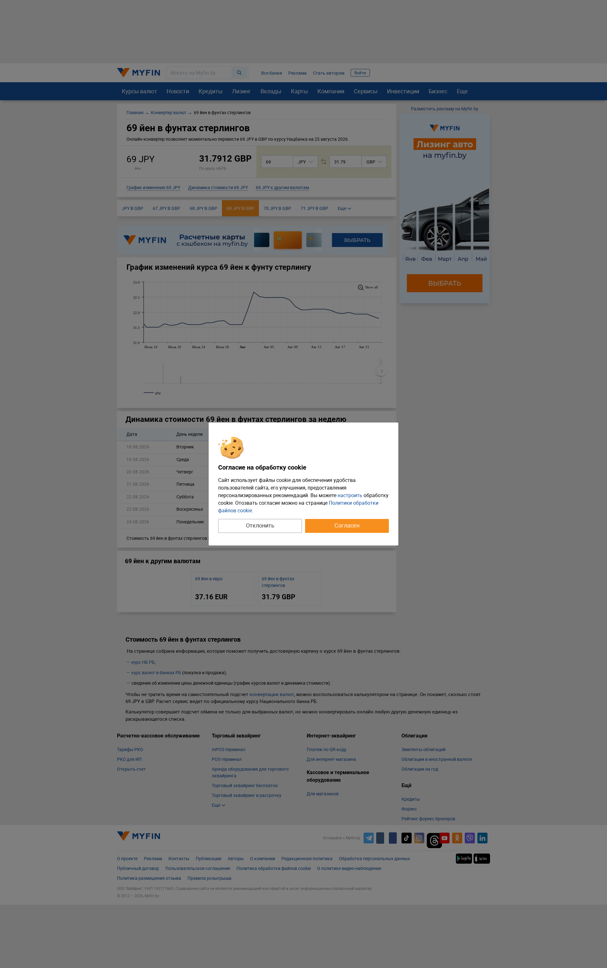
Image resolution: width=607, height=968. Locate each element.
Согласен (346, 525)
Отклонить (260, 525)
